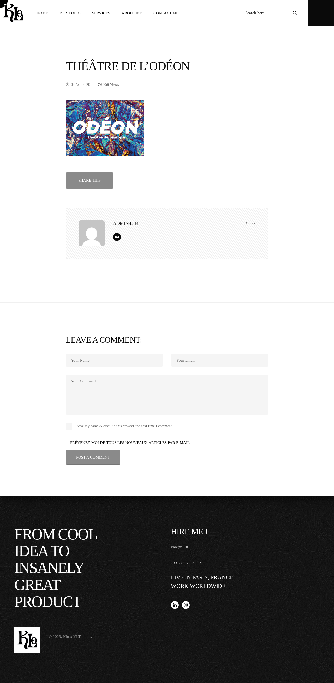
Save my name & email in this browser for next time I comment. (125, 426)
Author (250, 223)
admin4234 (125, 223)
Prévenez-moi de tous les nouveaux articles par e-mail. (130, 443)
